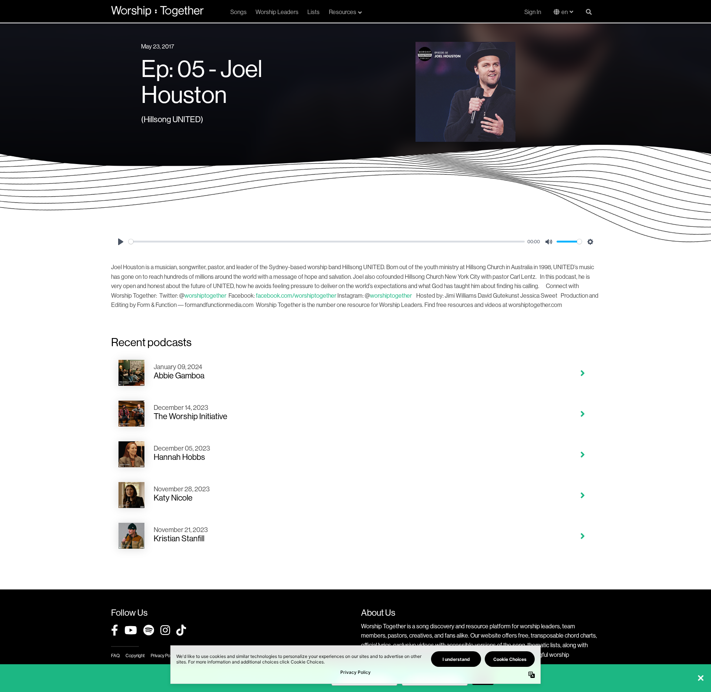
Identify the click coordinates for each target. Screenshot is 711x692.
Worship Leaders (277, 12)
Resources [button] (342, 12)
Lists (313, 12)
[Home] (157, 11)
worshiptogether (205, 295)
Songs (238, 12)
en (564, 12)
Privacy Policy (163, 655)
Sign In (532, 12)
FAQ (115, 655)
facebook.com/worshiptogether (296, 295)
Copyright (135, 655)
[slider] (326, 241)
